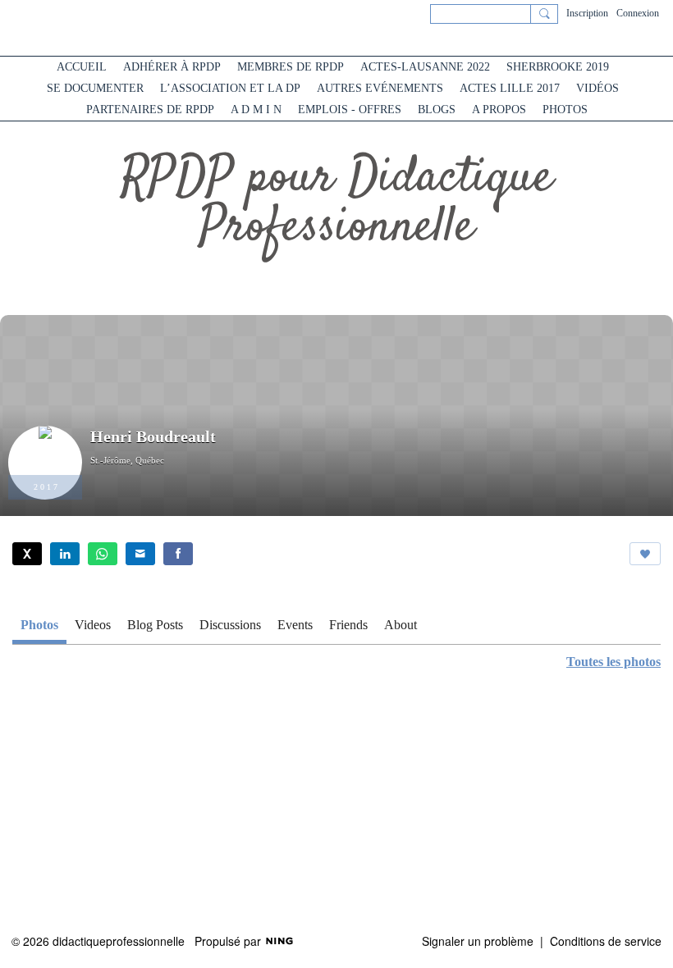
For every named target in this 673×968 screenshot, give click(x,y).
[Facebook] (178, 553)
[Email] (140, 553)
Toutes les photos (613, 662)
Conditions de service (606, 941)
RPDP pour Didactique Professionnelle (337, 203)
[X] (27, 553)
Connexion (637, 13)
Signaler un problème (477, 941)
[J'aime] (645, 553)
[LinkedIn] (65, 553)
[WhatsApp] (102, 553)
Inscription (587, 13)
